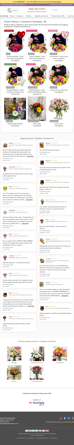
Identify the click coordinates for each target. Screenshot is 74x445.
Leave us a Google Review (65, 422)
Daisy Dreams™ (12, 188)
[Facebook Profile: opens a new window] (65, 418)
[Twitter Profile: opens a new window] (72, 418)
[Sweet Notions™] (5, 212)
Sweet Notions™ (12, 212)
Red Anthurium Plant (50, 201)
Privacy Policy (30, 438)
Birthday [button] (28, 16)
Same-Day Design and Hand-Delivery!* (14, 5)
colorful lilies (48, 284)
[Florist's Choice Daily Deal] (5, 295)
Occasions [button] (20, 16)
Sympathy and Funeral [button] (41, 16)
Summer (12, 16)
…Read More (30, 156)
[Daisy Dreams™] (5, 188)
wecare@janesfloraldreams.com (9, 423)
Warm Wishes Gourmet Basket (15, 145)
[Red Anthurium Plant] (42, 202)
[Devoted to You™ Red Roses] (5, 318)
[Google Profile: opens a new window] (69, 418)
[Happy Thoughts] (5, 236)
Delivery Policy (53, 438)
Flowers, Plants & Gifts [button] (58, 16)
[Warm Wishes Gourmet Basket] (5, 145)
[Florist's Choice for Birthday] (42, 162)
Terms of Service (21, 438)
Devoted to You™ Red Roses (15, 318)
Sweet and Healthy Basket (51, 145)
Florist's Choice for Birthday (52, 162)
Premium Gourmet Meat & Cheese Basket (55, 260)
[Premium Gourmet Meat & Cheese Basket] (42, 260)
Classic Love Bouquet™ (14, 168)
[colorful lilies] (42, 284)
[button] (69, 437)
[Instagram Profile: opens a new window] (61, 418)
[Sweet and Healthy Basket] (42, 145)
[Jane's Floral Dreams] (13, 10)
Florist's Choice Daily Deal (14, 295)
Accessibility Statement (42, 438)
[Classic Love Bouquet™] (5, 169)
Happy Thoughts (12, 236)
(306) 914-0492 (4, 422)
